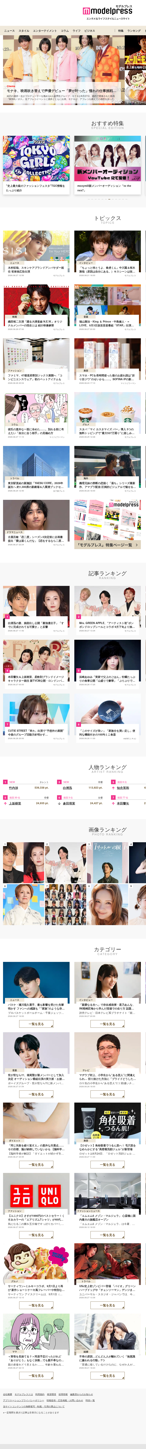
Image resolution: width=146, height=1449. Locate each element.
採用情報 (63, 1394)
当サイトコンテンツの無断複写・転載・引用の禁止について (34, 1406)
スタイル (24, 30)
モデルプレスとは (24, 1394)
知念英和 (123, 788)
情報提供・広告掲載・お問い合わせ (65, 1400)
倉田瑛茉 (69, 803)
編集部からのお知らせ (81, 1394)
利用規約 (39, 1394)
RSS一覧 (90, 1400)
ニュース (9, 30)
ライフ (77, 30)
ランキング (134, 30)
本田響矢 (123, 803)
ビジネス (89, 30)
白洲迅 (67, 788)
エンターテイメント (45, 30)
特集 (121, 30)
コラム (65, 30)
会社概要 (7, 1394)
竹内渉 (13, 788)
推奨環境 (51, 1394)
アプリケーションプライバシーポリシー (23, 1400)
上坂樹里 (15, 803)
